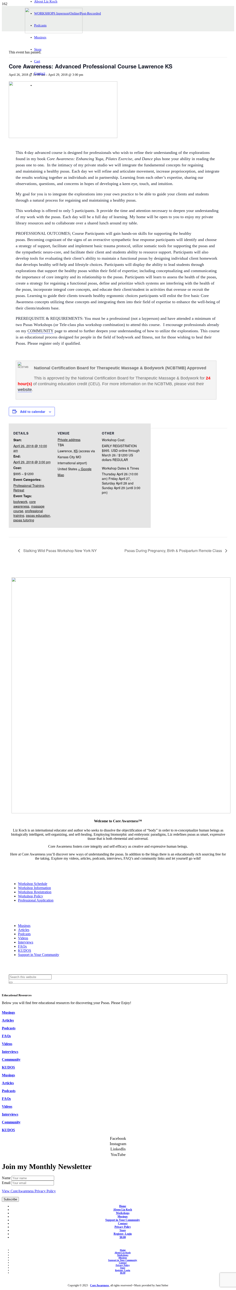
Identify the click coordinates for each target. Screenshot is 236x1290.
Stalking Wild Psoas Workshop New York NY (59, 550)
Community (11, 1059)
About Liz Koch (122, 1209)
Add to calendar (32, 411)
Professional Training (28, 485)
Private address (69, 439)
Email (6, 1183)
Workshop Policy (30, 896)
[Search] (11, 982)
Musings (24, 926)
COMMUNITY (40, 331)
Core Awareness (99, 1285)
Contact (122, 1223)
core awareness (24, 503)
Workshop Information (34, 888)
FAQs (22, 946)
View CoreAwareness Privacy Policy (29, 1191)
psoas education (38, 515)
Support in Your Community (38, 955)
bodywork (20, 501)
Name (7, 1178)
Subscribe (10, 1199)
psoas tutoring (23, 520)
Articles (23, 930)
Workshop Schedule (32, 884)
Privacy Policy (123, 1226)
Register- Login (123, 1233)
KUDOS (24, 950)
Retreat (18, 490)
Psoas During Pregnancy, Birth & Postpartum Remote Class (173, 550)
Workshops (123, 1213)
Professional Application (35, 900)
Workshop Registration (34, 892)
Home (122, 1206)
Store (123, 1230)
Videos (23, 938)
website (25, 389)
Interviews (25, 942)
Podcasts (24, 934)
